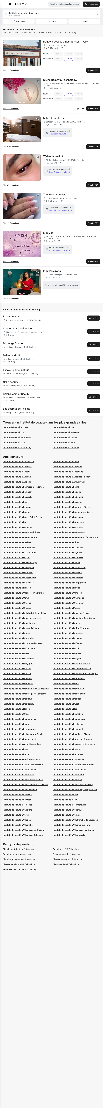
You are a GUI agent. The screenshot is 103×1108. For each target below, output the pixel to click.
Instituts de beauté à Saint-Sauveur (20, 789)
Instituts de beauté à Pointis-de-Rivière (71, 734)
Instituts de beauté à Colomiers (68, 547)
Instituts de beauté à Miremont (17, 678)
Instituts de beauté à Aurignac (67, 466)
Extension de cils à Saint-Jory (67, 854)
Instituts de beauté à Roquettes (68, 754)
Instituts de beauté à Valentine (17, 810)
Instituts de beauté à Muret (66, 704)
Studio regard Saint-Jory (18, 328)
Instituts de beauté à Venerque (67, 810)
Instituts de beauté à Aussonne (68, 471)
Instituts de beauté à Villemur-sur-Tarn (71, 825)
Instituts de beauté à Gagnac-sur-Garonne (23, 593)
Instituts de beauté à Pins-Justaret (19, 729)
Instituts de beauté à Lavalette (67, 638)
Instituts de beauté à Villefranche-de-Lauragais (75, 820)
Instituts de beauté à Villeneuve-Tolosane (23, 835)
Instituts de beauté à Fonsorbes (68, 577)
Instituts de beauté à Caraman (17, 527)
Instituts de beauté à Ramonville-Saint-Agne (74, 744)
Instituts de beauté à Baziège (67, 492)
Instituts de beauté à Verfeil (16, 815)
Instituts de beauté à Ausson (17, 471)
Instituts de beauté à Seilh (65, 794)
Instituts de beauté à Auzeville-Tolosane (72, 476)
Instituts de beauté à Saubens (17, 794)
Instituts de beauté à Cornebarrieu (19, 552)
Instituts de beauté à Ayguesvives (69, 482)
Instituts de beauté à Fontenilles (18, 582)
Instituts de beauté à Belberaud (68, 497)
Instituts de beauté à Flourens (67, 572)
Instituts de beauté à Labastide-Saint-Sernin (74, 618)
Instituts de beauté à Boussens (68, 517)
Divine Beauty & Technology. (60, 79)
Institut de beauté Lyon (14, 432)
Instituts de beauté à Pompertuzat (19, 739)
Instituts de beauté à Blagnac (17, 507)
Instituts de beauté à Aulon (66, 461)
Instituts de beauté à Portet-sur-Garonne (72, 739)
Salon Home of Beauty (16, 393)
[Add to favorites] (37, 42)
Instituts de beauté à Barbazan (17, 492)
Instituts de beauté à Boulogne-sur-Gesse (73, 512)
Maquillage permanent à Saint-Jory (20, 859)
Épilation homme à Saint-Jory (17, 854)
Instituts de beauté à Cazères (17, 542)
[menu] (4, 4)
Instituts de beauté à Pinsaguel (68, 729)
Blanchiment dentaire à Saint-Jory (19, 849)
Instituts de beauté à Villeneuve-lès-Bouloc (73, 830)
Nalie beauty (10, 382)
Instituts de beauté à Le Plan (16, 653)
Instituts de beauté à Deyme (16, 557)
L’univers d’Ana (52, 270)
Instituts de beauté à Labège (66, 623)
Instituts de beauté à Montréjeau (18, 704)
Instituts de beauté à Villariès (17, 820)
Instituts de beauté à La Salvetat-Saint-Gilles (24, 613)
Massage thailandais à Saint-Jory (19, 864)
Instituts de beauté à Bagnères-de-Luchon (23, 487)
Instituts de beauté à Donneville (68, 557)
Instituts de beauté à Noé (65, 709)
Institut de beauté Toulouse (66, 447)
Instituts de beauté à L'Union (66, 608)
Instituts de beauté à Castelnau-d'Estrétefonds (75, 537)
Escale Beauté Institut (16, 370)
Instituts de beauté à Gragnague (68, 598)
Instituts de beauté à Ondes (16, 714)
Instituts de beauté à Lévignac (67, 658)
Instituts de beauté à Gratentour (68, 603)
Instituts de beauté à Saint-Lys (67, 779)
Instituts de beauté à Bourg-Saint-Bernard (23, 517)
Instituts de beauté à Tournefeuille (69, 804)
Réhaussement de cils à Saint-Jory (19, 869)
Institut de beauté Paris (64, 442)
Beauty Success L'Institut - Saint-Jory (65, 41)
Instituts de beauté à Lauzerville (18, 638)
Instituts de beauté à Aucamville (18, 461)
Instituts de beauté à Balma (66, 487)
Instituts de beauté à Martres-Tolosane (71, 663)
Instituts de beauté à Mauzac (17, 668)
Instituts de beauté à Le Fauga (67, 643)
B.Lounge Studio (13, 343)
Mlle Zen (48, 232)
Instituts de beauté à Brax (15, 522)
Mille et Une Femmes (55, 118)
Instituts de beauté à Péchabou (68, 714)
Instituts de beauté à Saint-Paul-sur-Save (73, 784)
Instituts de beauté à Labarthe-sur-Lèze (22, 618)
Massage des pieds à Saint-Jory (68, 859)
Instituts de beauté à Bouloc (16, 512)
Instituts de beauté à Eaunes (66, 562)
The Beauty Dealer (54, 194)
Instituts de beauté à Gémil (16, 598)
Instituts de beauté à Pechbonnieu (19, 719)
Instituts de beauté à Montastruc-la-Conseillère (26, 688)
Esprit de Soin (11, 316)
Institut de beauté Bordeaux (16, 427)
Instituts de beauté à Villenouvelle (69, 835)
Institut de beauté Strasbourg (17, 447)
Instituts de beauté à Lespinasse (18, 658)
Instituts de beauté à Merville (17, 673)
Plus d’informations (11, 70)
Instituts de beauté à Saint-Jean (18, 774)
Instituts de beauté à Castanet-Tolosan (21, 532)
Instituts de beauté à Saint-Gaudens (20, 769)
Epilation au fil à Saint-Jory (66, 849)
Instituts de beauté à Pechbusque (69, 719)
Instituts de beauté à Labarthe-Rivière (71, 613)
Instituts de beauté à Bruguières (68, 522)
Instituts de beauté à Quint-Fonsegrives (22, 744)
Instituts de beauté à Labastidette (19, 623)
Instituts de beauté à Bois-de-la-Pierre (71, 507)
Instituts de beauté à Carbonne (68, 527)
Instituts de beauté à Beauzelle (17, 497)
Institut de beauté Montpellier (17, 437)
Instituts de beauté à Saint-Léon (68, 774)
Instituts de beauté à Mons (66, 683)
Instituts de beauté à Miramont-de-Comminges (75, 673)
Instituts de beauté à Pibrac (16, 724)
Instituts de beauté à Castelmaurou (20, 537)
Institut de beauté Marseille (66, 432)
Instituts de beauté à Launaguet (68, 633)
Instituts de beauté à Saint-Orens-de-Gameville (25, 784)
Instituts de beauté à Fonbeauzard (19, 577)
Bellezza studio (12, 355)
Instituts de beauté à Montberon (68, 688)
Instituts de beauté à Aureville (17, 466)
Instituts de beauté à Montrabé (68, 698)
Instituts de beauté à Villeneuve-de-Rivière (23, 830)
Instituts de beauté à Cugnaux (67, 552)
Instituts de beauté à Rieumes (67, 749)
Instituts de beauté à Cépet (66, 542)
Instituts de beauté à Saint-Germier (70, 769)
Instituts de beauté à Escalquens (18, 567)
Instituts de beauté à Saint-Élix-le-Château (73, 764)
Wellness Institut (53, 156)
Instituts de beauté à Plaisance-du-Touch (23, 734)
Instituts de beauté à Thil (65, 799)
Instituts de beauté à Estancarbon (69, 567)
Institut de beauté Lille (63, 427)
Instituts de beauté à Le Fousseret (19, 648)
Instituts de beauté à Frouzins (67, 587)
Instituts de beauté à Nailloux (17, 709)
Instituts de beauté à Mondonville (69, 678)
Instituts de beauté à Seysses (17, 799)
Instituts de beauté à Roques (17, 754)
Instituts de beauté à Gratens (17, 603)
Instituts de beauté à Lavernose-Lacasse (22, 643)
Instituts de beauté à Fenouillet (18, 572)
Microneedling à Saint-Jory (66, 864)
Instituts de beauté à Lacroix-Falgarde (21, 628)
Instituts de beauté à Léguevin (67, 653)
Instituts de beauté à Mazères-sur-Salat (72, 668)
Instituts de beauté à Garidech (67, 593)
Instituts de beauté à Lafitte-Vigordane (71, 628)
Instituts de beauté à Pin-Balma (68, 724)
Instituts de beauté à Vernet (66, 815)
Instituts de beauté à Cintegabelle (19, 547)
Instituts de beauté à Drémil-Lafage (20, 562)
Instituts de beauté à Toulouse (17, 804)
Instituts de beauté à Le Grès (67, 648)
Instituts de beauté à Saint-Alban (69, 759)
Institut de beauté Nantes (65, 437)
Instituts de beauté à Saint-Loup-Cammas (23, 779)
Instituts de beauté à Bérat (15, 502)
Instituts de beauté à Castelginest (69, 532)
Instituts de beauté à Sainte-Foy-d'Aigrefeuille (75, 789)
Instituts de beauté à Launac (16, 633)
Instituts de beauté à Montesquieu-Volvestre (24, 693)
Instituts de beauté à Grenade (17, 608)
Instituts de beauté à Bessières (68, 502)
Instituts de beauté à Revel (15, 749)
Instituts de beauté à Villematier (18, 825)
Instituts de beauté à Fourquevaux (69, 582)
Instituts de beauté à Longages (18, 663)
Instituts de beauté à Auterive (17, 476)
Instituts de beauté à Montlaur (17, 698)
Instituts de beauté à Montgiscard (69, 693)
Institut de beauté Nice (14, 442)
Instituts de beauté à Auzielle (17, 482)
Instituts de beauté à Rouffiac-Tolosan (21, 759)
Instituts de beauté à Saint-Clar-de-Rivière (23, 764)
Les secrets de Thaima (16, 408)
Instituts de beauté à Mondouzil (18, 683)
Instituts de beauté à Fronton (17, 587)
